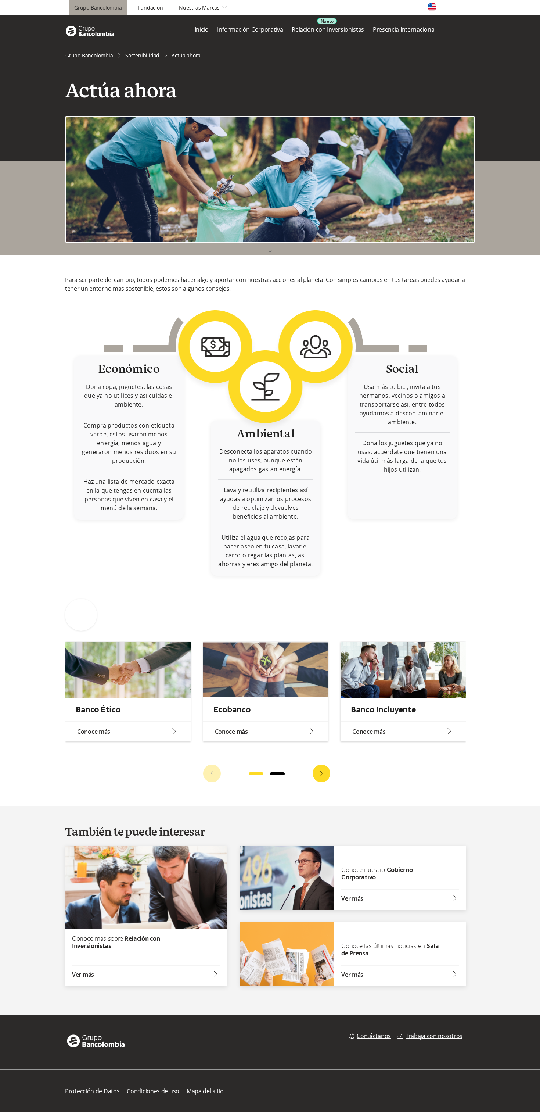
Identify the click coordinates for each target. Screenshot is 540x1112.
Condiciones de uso (153, 1091)
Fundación (150, 7)
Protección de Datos (92, 1091)
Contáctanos (374, 1036)
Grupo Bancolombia (98, 7)
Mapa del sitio (205, 1091)
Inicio (202, 29)
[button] (321, 773)
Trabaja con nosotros (434, 1036)
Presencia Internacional (404, 29)
